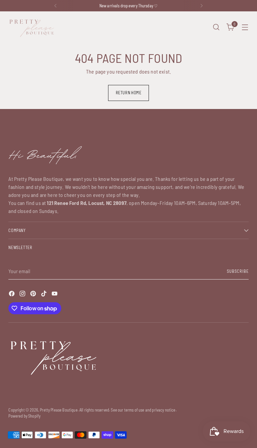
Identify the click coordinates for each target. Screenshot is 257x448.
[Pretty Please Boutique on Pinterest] (34, 294)
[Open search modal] (216, 27)
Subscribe (237, 271)
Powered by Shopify (24, 416)
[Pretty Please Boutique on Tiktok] (44, 294)
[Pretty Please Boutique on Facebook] (12, 294)
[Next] (201, 5)
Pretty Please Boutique (59, 410)
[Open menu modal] (245, 27)
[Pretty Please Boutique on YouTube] (55, 294)
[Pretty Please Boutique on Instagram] (23, 294)
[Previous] (55, 5)
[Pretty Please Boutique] (31, 27)
